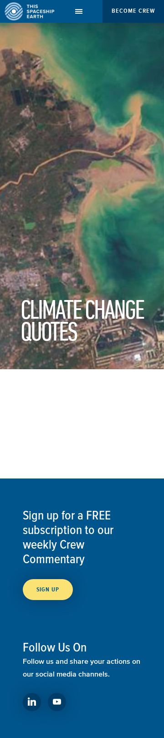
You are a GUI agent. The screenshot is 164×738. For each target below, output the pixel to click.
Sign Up (47, 589)
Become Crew (133, 11)
